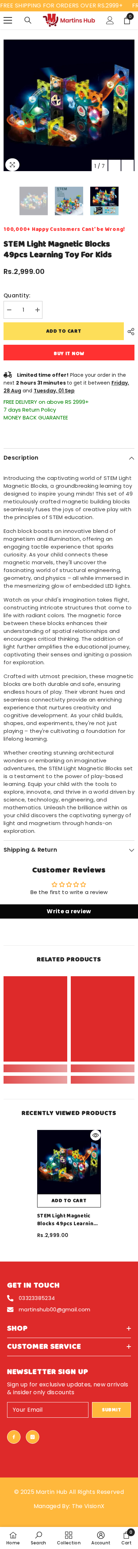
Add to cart (63, 331)
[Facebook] (14, 1437)
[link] (35, 1068)
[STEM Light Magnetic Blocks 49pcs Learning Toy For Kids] (69, 1162)
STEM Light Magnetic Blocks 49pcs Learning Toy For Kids (67, 1220)
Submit (111, 1410)
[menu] (8, 20)
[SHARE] (129, 331)
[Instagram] (32, 1437)
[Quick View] (95, 1135)
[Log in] (110, 20)
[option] (69, 105)
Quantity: (17, 295)
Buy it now (69, 353)
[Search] (28, 20)
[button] (114, 166)
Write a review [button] (69, 911)
